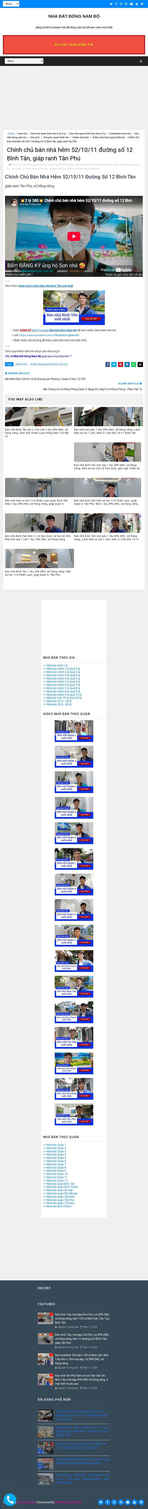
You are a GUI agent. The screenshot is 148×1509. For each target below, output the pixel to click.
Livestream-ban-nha (120, 133)
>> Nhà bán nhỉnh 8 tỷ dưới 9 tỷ (61, 691)
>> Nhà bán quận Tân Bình (59, 1196)
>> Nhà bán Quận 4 (54, 1154)
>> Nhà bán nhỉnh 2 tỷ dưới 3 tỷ (61, 672)
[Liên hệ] (9, 1498)
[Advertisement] (74, 103)
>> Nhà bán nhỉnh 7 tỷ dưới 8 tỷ (61, 688)
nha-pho (35, 137)
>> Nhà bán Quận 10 (55, 1174)
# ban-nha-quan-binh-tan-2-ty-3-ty (48, 364)
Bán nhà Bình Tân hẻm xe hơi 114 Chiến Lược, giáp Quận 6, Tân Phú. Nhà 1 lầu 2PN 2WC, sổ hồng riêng (106, 502)
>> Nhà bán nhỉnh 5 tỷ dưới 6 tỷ (61, 681)
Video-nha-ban (80, 137)
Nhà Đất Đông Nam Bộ (68, 1502)
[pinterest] (142, 4)
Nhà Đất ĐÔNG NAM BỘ (74, 16)
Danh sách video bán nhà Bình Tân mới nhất (45, 285)
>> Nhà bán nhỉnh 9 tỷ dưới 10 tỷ (62, 694)
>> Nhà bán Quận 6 (54, 1161)
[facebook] (116, 4)
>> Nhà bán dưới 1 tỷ (55, 665)
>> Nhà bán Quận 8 (54, 1167)
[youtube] (137, 4)
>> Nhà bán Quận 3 (54, 1151)
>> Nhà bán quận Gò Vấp (58, 1190)
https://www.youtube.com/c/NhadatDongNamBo (49, 335)
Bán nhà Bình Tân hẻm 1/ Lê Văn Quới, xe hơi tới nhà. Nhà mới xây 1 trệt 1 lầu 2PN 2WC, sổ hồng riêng (38, 538)
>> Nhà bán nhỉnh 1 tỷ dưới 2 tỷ (61, 668)
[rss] (126, 4)
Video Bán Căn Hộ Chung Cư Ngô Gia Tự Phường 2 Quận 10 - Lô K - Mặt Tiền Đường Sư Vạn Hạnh (81, 1415)
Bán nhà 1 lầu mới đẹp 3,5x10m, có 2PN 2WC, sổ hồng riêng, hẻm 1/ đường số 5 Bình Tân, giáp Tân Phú (82, 1338)
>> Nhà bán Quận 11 (55, 1177)
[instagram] (121, 4)
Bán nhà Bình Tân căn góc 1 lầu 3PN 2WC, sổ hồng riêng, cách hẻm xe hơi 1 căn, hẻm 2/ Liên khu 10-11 (106, 538)
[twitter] (111, 4)
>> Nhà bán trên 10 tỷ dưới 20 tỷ (62, 697)
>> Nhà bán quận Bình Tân (59, 1183)
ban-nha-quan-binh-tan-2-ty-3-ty (48, 133)
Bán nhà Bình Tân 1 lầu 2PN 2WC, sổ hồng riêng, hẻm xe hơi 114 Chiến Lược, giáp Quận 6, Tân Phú (38, 573)
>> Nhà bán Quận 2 (54, 1148)
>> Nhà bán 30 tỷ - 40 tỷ (57, 704)
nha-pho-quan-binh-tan (56, 137)
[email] (131, 4)
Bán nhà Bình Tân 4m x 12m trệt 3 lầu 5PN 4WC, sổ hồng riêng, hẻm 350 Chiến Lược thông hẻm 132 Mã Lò (37, 433)
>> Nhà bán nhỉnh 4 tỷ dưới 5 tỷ (61, 678)
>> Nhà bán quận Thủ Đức (58, 1203)
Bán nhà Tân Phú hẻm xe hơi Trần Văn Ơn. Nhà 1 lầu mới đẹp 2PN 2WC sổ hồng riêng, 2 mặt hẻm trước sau (81, 1379)
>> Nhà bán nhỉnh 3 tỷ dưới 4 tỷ (61, 675)
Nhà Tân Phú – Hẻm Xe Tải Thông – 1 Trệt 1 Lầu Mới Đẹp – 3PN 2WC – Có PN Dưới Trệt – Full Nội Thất (82, 1431)
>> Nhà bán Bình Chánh (57, 1206)
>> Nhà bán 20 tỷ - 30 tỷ (57, 701)
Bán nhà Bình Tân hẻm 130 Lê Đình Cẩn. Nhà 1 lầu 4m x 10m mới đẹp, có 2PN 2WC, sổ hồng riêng (81, 1359)
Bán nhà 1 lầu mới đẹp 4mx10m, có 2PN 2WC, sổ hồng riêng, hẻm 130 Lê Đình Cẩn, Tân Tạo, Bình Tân (82, 1318)
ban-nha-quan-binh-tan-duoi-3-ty (87, 133)
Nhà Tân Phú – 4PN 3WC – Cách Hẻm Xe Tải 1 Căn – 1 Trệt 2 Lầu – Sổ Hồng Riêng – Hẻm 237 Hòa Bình (82, 1479)
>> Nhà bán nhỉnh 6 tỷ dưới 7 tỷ (61, 684)
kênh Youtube (48, 330)
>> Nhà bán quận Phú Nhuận (60, 1193)
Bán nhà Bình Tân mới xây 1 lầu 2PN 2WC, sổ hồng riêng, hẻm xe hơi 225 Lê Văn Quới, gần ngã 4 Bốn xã (107, 467)
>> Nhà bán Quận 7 (54, 1164)
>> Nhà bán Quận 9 (54, 1170)
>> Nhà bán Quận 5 (54, 1157)
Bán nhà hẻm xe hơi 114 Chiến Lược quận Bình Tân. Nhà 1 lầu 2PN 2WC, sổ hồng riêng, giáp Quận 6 (37, 502)
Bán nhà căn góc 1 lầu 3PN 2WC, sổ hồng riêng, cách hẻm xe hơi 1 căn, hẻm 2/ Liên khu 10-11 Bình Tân (107, 431)
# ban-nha (21, 364)
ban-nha (22, 133)
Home (11, 133)
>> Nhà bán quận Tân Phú (58, 1200)
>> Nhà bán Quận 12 (55, 1180)
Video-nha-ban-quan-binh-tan (108, 137)
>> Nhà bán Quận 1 (54, 1144)
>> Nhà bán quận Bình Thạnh (60, 1186)
